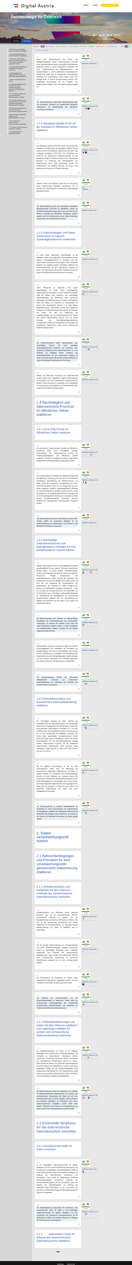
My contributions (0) (111, 46)
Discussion (26, 41)
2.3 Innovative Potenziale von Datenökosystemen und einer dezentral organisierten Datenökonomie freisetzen (17, 102)
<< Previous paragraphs (41, 50)
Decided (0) (83, 46)
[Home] (33, 6)
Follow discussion (106, 39)
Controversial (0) (73, 46)
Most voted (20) (50, 46)
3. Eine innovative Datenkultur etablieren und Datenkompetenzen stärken (17, 116)
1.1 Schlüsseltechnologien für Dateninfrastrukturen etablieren (18, 55)
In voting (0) (91, 46)
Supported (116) (100, 46)
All (42, 46)
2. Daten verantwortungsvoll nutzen (17, 80)
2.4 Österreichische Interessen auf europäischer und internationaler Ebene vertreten (18, 109)
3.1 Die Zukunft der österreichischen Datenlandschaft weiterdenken (17, 122)
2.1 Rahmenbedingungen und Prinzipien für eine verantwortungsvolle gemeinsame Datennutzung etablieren (17, 87)
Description (16, 41)
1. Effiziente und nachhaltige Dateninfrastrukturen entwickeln (18, 50)
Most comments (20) (61, 46)
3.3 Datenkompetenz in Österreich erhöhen (15, 132)
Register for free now (110, 5)
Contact (86, 5)
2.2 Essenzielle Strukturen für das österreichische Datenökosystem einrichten (17, 95)
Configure (79, 91)
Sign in (95, 5)
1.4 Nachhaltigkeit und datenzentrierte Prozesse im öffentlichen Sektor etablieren (17, 74)
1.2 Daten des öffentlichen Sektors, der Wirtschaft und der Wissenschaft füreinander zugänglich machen (18, 61)
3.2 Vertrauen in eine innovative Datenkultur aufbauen (18, 128)
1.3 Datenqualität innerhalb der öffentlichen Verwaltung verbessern (18, 68)
